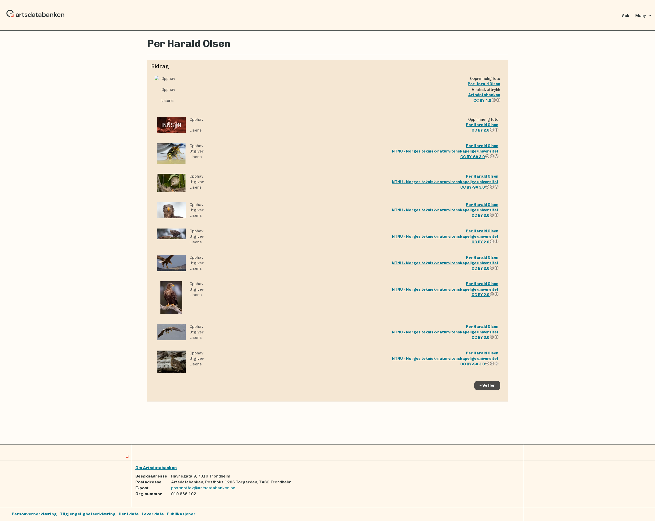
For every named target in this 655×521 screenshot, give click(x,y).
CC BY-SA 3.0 (472, 157)
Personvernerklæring (34, 514)
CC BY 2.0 (481, 130)
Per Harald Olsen (484, 84)
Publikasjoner (181, 514)
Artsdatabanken (484, 95)
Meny (644, 16)
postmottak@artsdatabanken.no (203, 487)
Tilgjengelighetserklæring (88, 514)
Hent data (129, 514)
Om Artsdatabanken (156, 467)
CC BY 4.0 (482, 100)
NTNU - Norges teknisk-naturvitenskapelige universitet (445, 151)
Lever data (153, 514)
